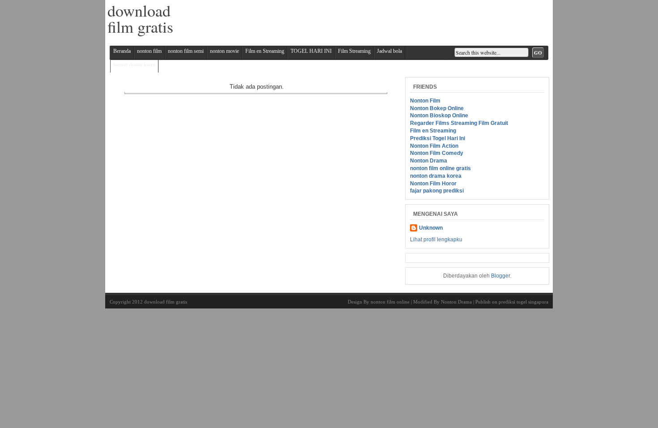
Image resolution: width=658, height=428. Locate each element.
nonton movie (224, 51)
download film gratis (165, 301)
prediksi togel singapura (523, 301)
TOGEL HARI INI (311, 51)
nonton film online (390, 301)
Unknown (431, 228)
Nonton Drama (456, 301)
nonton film (149, 51)
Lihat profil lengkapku (436, 239)
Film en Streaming (264, 51)
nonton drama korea (134, 64)
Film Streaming (354, 51)
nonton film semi (186, 51)
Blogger (500, 276)
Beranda (122, 51)
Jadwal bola (389, 51)
